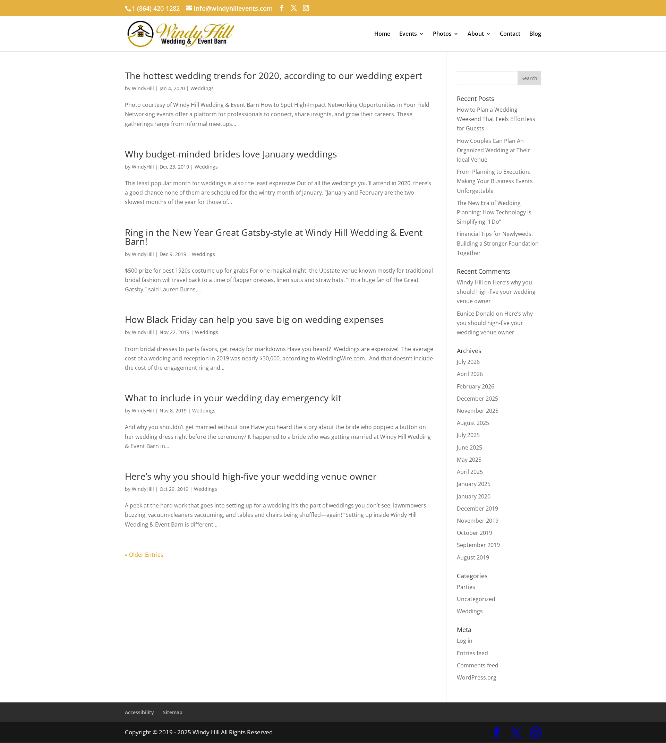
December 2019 (477, 508)
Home (382, 34)
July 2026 (468, 362)
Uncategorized (476, 599)
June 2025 (469, 447)
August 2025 (473, 423)
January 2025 (473, 484)
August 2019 (473, 557)
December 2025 (477, 398)
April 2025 (470, 472)
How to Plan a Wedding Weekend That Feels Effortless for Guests (496, 119)
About (476, 34)
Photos (442, 34)
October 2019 (474, 533)
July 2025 (468, 435)
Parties (466, 587)
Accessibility (139, 712)
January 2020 (473, 496)
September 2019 (478, 545)
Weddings (202, 88)
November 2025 (477, 411)
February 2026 (475, 386)
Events (408, 34)
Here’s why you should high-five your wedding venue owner (251, 476)
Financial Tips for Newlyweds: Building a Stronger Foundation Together (498, 243)
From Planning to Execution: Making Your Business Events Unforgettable (495, 181)
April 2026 (470, 374)
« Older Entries (144, 554)
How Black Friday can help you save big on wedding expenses (254, 319)
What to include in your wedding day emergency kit (233, 398)
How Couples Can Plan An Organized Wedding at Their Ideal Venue (493, 150)
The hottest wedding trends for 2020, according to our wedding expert (273, 75)
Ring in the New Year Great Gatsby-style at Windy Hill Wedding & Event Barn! (273, 237)
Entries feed (472, 653)
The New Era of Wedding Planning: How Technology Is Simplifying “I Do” (494, 212)
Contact (510, 34)
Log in (464, 640)
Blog (535, 34)
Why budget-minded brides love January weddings (231, 154)
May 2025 (469, 459)
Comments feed (477, 665)
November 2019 (477, 520)
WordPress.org (476, 677)
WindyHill (143, 88)
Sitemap (172, 712)
